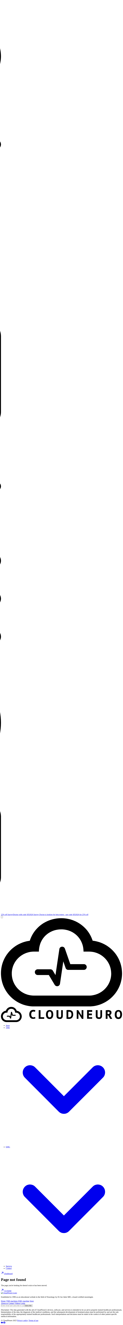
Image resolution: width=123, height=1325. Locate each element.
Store (8, 1025)
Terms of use (33, 1320)
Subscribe (28, 1306)
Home (3, 1301)
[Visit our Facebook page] (4, 1323)
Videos (17, 1303)
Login (23, 1303)
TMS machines (12, 1301)
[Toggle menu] (2, 917)
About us (4, 1303)
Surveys (9, 1266)
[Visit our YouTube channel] (2, 1323)
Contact (9, 1268)
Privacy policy (22, 1320)
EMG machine (23, 1301)
